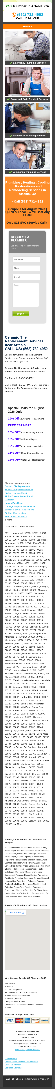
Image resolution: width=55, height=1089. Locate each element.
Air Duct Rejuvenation (15, 513)
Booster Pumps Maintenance (19, 489)
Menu (29, 26)
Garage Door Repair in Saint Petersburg (21, 1062)
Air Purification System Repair (19, 496)
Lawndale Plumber (13, 1065)
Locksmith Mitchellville (14, 1068)
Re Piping (9, 499)
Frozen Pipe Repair (14, 503)
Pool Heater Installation (16, 516)
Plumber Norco (11, 1059)
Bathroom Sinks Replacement (19, 509)
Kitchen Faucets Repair (16, 493)
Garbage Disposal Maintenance (20, 506)
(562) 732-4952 (30, 14)
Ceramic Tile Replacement (17, 486)
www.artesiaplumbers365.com (27, 1050)
